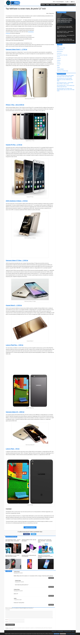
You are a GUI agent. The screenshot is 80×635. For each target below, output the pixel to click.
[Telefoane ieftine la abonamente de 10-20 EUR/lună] (29, 564)
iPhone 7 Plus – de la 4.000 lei (15, 105)
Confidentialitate (60, 631)
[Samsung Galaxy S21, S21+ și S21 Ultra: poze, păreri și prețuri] (13, 564)
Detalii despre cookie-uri (70, 633)
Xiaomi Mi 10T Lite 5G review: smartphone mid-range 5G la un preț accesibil (45, 556)
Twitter (33, 534)
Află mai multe (63, 633)
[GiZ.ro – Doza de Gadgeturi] (12, 5)
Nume (6, 619)
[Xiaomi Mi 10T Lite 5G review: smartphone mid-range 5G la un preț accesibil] (46, 564)
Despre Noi (52, 4)
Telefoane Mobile (60, 69)
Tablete (58, 67)
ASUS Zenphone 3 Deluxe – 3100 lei (17, 201)
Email (6, 621)
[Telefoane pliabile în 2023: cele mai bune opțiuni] (29, 548)
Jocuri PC (59, 58)
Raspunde (51, 577)
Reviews (43, 4)
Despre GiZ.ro (54, 631)
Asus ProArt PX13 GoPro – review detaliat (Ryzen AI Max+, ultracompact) (65, 32)
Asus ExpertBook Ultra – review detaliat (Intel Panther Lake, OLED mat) (65, 36)
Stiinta (47, 4)
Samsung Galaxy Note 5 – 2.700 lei (16, 49)
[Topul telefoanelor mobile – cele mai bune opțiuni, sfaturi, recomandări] (13, 548)
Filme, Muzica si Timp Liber (62, 55)
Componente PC (60, 49)
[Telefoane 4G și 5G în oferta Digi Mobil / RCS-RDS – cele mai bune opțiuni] (46, 548)
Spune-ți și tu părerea (30, 527)
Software (59, 63)
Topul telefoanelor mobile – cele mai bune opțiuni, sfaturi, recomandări (12, 540)
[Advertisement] (30, 248)
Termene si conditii (67, 631)
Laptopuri (59, 60)
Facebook (26, 534)
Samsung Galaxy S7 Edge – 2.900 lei (17, 260)
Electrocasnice (60, 51)
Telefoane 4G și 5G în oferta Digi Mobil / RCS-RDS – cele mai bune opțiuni (45, 541)
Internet (58, 56)
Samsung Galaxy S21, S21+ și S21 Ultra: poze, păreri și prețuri (12, 556)
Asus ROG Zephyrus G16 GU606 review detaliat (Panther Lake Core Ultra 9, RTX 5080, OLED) (65, 40)
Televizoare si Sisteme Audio (62, 70)
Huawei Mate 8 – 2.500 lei (14, 305)
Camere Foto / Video (61, 47)
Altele (58, 46)
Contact (58, 4)
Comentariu (7, 609)
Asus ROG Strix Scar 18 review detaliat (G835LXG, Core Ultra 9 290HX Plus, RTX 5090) (64, 27)
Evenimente (59, 53)
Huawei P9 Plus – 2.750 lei (14, 145)
